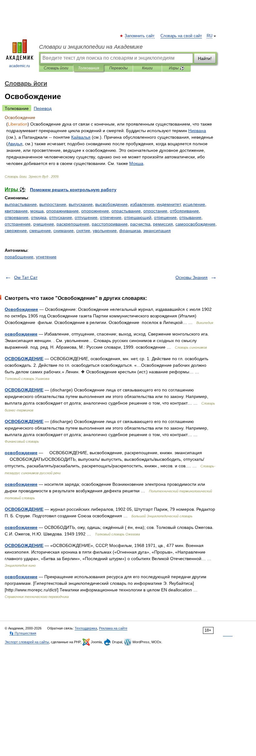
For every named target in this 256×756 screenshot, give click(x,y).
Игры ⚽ (176, 68)
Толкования (88, 68)
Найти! (205, 58)
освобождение (21, 333)
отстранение (18, 223)
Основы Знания (191, 277)
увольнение (105, 230)
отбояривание (184, 210)
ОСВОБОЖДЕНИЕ (24, 358)
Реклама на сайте (113, 628)
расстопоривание (110, 223)
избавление (142, 204)
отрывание (190, 217)
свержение (16, 230)
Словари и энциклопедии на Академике (91, 47)
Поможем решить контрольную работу (73, 189)
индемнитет (168, 204)
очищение (43, 223)
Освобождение (21, 309)
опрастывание (126, 210)
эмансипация (157, 230)
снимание (63, 230)
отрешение (165, 217)
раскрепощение (73, 223)
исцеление (194, 204)
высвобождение (111, 204)
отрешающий (137, 217)
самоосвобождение (195, 223)
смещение (40, 230)
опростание (155, 210)
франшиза (130, 230)
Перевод (43, 108)
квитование (16, 210)
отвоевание (16, 217)
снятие (83, 230)
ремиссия (163, 223)
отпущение (86, 217)
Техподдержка (86, 628)
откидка (39, 217)
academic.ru (19, 66)
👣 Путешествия (22, 633)
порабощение (19, 256)
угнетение (46, 256)
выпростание (52, 204)
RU (209, 36)
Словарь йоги (56, 68)
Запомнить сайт (140, 36)
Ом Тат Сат (25, 277)
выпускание (81, 204)
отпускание (60, 217)
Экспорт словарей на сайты (27, 642)
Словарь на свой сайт (181, 36)
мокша (37, 210)
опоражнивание (62, 210)
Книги (147, 68)
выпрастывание (21, 204)
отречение (110, 217)
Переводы (118, 68)
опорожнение (95, 210)
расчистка (140, 223)
